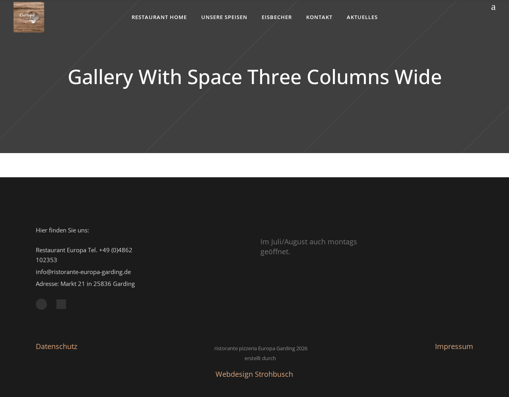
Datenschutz (56, 346)
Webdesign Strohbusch (254, 374)
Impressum (454, 346)
